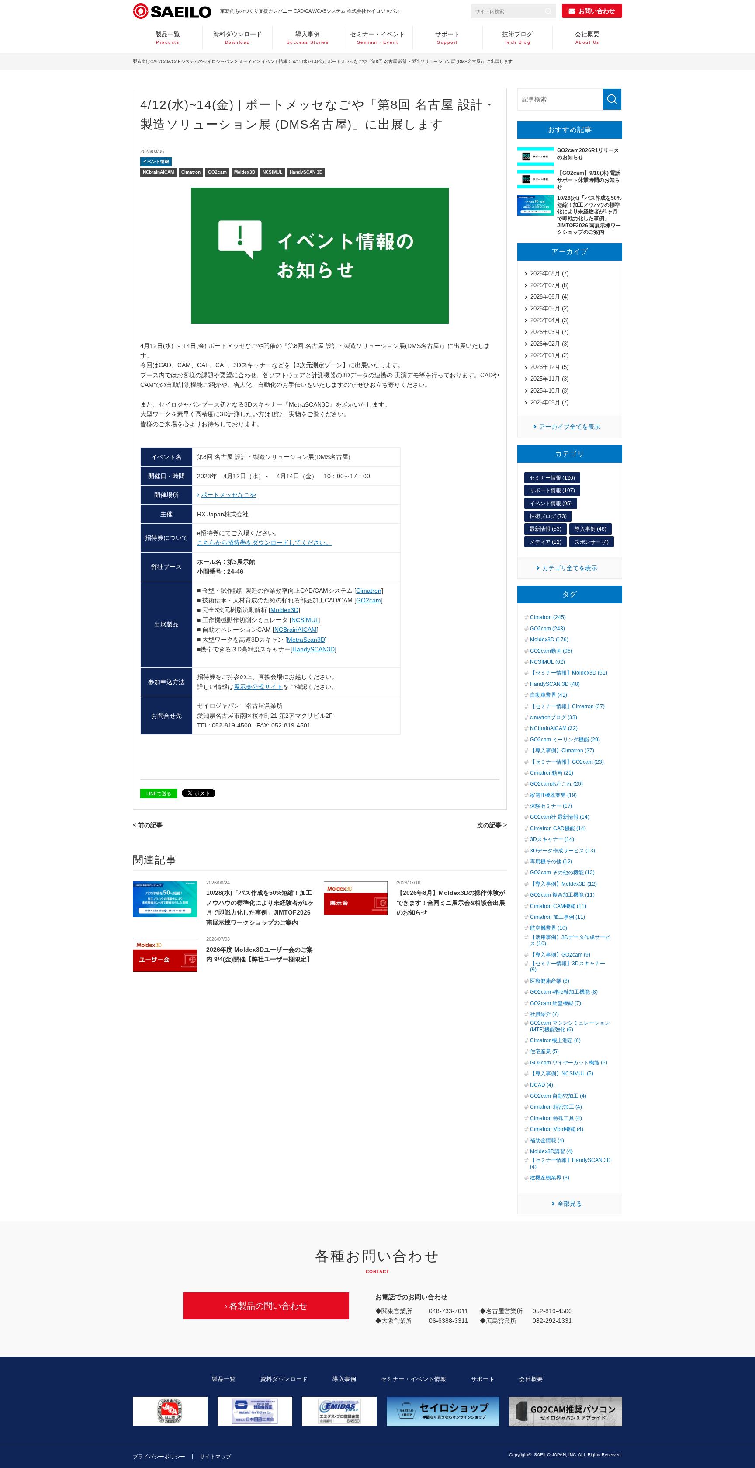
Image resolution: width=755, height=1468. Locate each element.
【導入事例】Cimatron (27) (562, 751)
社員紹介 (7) (544, 1014)
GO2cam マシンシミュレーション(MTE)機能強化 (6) (570, 1026)
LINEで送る (158, 793)
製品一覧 (168, 38)
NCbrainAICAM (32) (554, 728)
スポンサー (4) (592, 542)
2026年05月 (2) (549, 308)
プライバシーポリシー (159, 1456)
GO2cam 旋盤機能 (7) (555, 1003)
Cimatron (191, 172)
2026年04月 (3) (549, 320)
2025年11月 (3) (549, 379)
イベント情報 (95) (551, 504)
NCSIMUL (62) (547, 662)
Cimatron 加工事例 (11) (557, 917)
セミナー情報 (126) (552, 478)
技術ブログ (517, 38)
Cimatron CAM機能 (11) (558, 906)
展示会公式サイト (258, 686)
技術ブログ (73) (548, 516)
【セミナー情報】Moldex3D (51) (568, 673)
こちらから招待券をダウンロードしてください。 (264, 542)
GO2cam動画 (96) (551, 651)
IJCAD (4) (541, 1085)
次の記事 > (492, 824)
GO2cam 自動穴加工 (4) (558, 1096)
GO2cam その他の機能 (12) (562, 873)
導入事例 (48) (590, 529)
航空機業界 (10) (548, 928)
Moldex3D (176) (549, 640)
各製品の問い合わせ (268, 1306)
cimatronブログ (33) (553, 717)
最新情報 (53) (545, 529)
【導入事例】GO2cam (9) (560, 955)
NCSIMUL (272, 172)
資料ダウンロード (237, 38)
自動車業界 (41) (548, 695)
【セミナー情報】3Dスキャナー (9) (567, 966)
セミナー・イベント (377, 38)
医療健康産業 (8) (549, 981)
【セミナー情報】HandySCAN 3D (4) (570, 1163)
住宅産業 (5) (544, 1051)
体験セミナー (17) (551, 806)
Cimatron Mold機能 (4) (556, 1129)
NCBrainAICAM (295, 629)
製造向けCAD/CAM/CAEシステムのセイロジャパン (183, 61)
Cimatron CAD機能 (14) (558, 828)
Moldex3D (244, 172)
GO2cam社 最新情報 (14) (559, 817)
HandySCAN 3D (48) (555, 684)
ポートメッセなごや (228, 494)
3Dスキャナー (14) (552, 839)
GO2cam (217, 172)
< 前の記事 (148, 824)
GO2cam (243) (547, 629)
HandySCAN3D (313, 649)
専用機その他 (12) (551, 862)
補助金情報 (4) (547, 1141)
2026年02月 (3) (549, 344)
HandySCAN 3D (306, 172)
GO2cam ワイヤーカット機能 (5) (568, 1063)
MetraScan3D (306, 639)
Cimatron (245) (548, 617)
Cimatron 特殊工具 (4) (556, 1118)
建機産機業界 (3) (549, 1178)
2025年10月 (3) (549, 390)
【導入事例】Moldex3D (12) (563, 884)
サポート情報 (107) (552, 490)
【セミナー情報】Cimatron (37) (567, 706)
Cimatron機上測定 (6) (555, 1040)
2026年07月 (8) (549, 285)
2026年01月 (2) (549, 355)
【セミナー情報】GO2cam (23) (567, 762)
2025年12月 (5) (549, 367)
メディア (247, 61)
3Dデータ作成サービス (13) (562, 851)
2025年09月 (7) (549, 402)
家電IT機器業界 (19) (553, 795)
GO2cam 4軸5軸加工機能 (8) (564, 992)
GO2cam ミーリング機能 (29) (565, 740)
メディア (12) (545, 542)
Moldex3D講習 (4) (551, 1151)
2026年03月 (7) (549, 332)
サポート (447, 38)
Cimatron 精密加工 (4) (556, 1107)
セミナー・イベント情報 (414, 1379)
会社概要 (587, 38)
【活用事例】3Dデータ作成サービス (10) (570, 940)
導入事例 (308, 38)
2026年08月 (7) (549, 273)
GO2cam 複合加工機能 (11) (562, 895)
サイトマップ (215, 1456)
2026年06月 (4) (549, 296)
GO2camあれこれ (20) (556, 784)
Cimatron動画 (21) (551, 773)
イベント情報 (274, 61)
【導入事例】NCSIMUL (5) (561, 1074)
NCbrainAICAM (158, 172)
